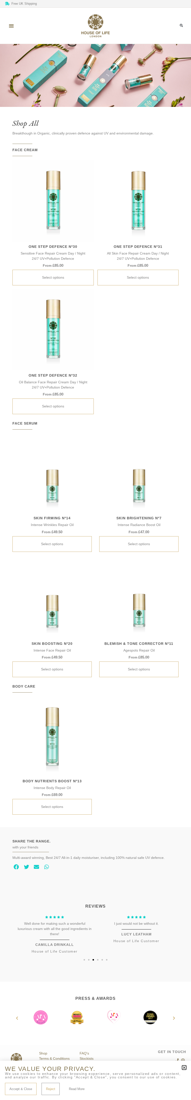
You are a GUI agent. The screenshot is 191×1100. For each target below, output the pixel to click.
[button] (11, 26)
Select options (53, 277)
